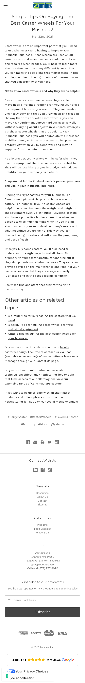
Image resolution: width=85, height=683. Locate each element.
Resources (42, 493)
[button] (42, 660)
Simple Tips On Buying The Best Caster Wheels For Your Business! (42, 23)
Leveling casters (65, 212)
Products (42, 524)
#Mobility (28, 424)
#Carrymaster (17, 417)
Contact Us (43, 361)
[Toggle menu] (5, 5)
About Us (42, 496)
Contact (42, 500)
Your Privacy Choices (31, 671)
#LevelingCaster (66, 417)
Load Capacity (42, 528)
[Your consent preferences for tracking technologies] (7, 676)
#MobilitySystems (51, 424)
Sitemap (42, 504)
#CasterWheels (40, 417)
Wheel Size (42, 532)
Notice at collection (20, 678)
